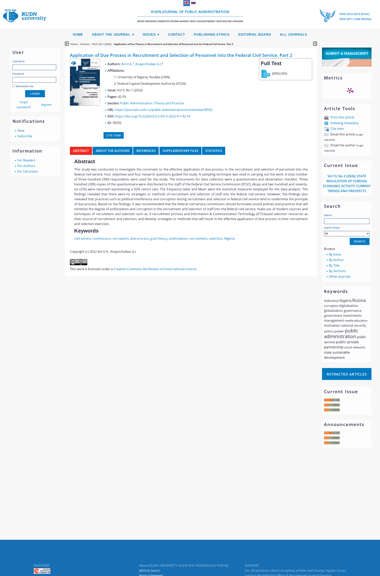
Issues (149, 34)
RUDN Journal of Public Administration (190, 16)
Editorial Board (254, 34)
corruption (120, 238)
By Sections (337, 271)
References (146, 151)
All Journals (293, 34)
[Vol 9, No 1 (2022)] (85, 104)
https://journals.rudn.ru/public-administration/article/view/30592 (164, 110)
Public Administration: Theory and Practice (152, 103)
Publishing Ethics (212, 34)
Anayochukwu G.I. (148, 64)
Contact (176, 34)
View (20, 130)
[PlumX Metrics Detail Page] (349, 90)
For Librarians (27, 171)
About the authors (112, 151)
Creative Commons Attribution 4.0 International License (155, 269)
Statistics (213, 151)
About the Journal (111, 34)
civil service (82, 238)
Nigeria (229, 238)
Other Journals (340, 276)
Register (46, 105)
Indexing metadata (344, 123)
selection (215, 238)
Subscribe (24, 136)
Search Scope (332, 227)
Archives (85, 44)
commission (102, 238)
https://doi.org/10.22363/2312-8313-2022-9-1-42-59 (152, 116)
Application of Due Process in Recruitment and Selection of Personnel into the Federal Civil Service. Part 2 (173, 44)
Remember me (24, 86)
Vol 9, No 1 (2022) (102, 44)
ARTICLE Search (149, 570)
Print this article (342, 117)
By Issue (335, 254)
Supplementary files (180, 151)
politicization (178, 238)
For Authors (26, 166)
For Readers (26, 160)
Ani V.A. (126, 64)
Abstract (81, 151)
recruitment (198, 238)
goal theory (158, 238)
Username (18, 61)
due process (139, 238)
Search (328, 215)
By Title (334, 265)
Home (78, 34)
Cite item (337, 128)
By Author (336, 260)
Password (18, 73)
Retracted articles (347, 374)
